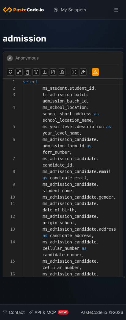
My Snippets (73, 9)
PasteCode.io (93, 312)
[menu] (63, 10)
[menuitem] (26, 10)
